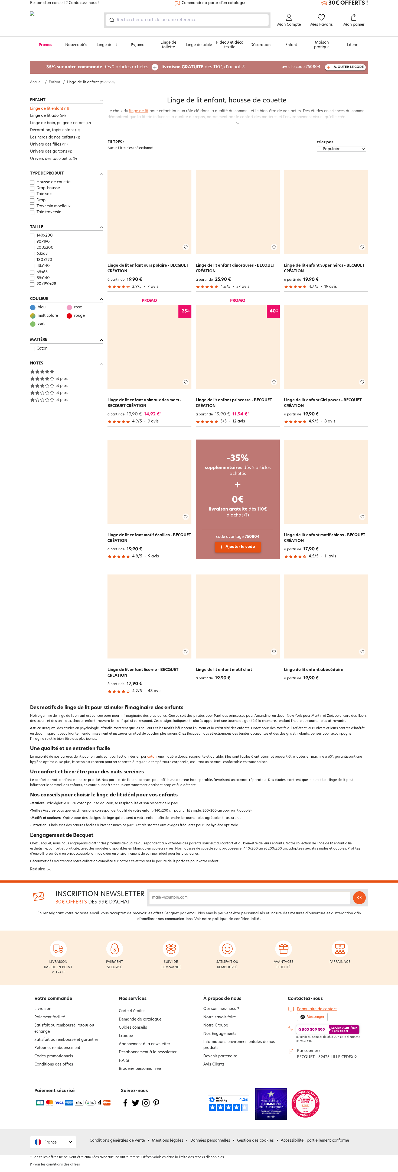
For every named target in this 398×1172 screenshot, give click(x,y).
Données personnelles (210, 1141)
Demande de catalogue (140, 1020)
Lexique (126, 1036)
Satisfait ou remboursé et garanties (66, 1040)
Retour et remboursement (57, 1048)
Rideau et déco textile (229, 45)
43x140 (43, 266)
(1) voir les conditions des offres (55, 1164)
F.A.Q (124, 1061)
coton (151, 756)
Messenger (315, 1017)
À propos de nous (222, 999)
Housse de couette (53, 182)
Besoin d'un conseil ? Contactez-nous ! (64, 3)
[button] (53, 1142)
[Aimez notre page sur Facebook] (125, 1106)
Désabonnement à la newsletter (148, 1052)
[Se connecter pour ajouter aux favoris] (185, 247)
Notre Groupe (215, 1026)
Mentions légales (167, 1141)
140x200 (45, 236)
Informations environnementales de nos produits (239, 1045)
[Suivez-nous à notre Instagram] (146, 1106)
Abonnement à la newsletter (144, 1044)
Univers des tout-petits (51, 159)
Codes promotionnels (53, 1056)
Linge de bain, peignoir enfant (57, 123)
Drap (41, 200)
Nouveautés (76, 45)
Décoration (260, 45)
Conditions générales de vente (117, 1141)
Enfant (291, 45)
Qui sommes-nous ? (221, 1009)
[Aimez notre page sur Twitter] (135, 1106)
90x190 (43, 242)
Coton (42, 349)
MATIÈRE (38, 340)
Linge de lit (107, 45)
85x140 (43, 278)
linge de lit (138, 111)
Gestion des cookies (255, 1141)
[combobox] (187, 20)
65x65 (42, 272)
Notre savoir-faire (219, 1017)
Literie (352, 45)
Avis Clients (213, 1065)
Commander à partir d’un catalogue (214, 3)
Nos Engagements (219, 1034)
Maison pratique (322, 45)
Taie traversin (49, 212)
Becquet (124, 125)
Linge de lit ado (44, 116)
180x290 (44, 260)
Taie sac (44, 194)
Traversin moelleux (53, 206)
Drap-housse (48, 188)
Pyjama (138, 45)
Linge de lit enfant (46, 109)
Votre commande (53, 999)
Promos (45, 45)
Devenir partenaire (220, 1056)
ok (359, 898)
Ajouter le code (240, 547)
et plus (62, 379)
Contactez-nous (305, 999)
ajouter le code (349, 67)
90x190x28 (46, 284)
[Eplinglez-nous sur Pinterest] (156, 1106)
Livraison (42, 1009)
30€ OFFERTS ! (348, 3)
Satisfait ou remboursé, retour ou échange (64, 1029)
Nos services (132, 999)
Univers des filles (45, 145)
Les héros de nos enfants (52, 137)
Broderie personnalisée (140, 1069)
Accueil (36, 82)
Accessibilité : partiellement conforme (315, 1141)
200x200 (45, 248)
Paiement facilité (49, 1017)
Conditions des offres (53, 1065)
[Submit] (111, 20)
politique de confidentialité (235, 919)
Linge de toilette (168, 45)
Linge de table (199, 45)
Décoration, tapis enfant (52, 130)
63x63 (42, 254)
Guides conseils (133, 1028)
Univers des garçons (48, 152)
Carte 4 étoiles (132, 1011)
